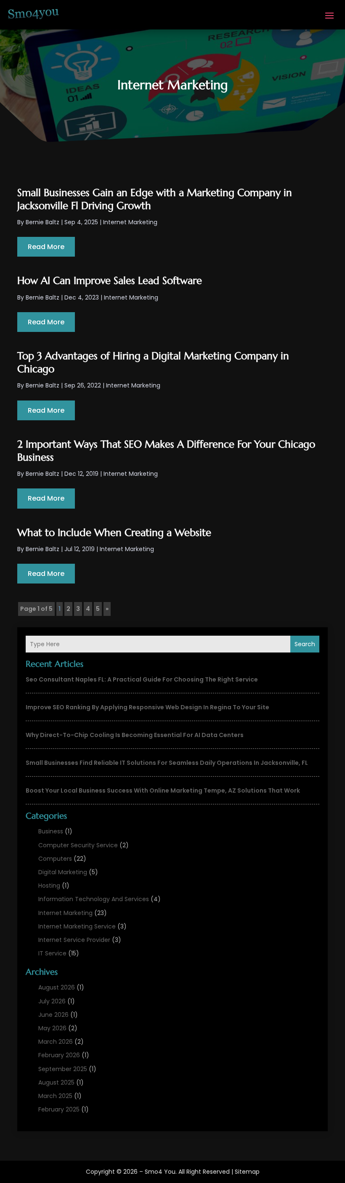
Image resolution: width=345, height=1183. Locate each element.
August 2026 (56, 987)
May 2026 (52, 1028)
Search (305, 644)
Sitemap (247, 1171)
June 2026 (53, 1015)
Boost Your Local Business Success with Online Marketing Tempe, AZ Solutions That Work (163, 790)
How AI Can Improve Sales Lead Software (109, 280)
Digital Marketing (62, 872)
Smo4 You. (161, 1171)
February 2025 (59, 1109)
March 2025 (55, 1096)
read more (46, 247)
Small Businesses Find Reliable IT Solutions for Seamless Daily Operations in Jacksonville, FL (167, 763)
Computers (55, 858)
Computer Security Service (78, 845)
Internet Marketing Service (77, 926)
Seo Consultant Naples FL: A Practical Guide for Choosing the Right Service (142, 679)
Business (50, 831)
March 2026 (55, 1041)
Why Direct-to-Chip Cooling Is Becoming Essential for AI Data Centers (135, 735)
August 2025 (56, 1082)
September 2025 (62, 1069)
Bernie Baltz (42, 222)
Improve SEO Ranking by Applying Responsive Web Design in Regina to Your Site (147, 707)
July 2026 (52, 1001)
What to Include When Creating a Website (114, 532)
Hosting (49, 885)
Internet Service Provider (74, 940)
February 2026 (59, 1055)
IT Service (52, 953)
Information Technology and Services (93, 899)
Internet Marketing (65, 913)
